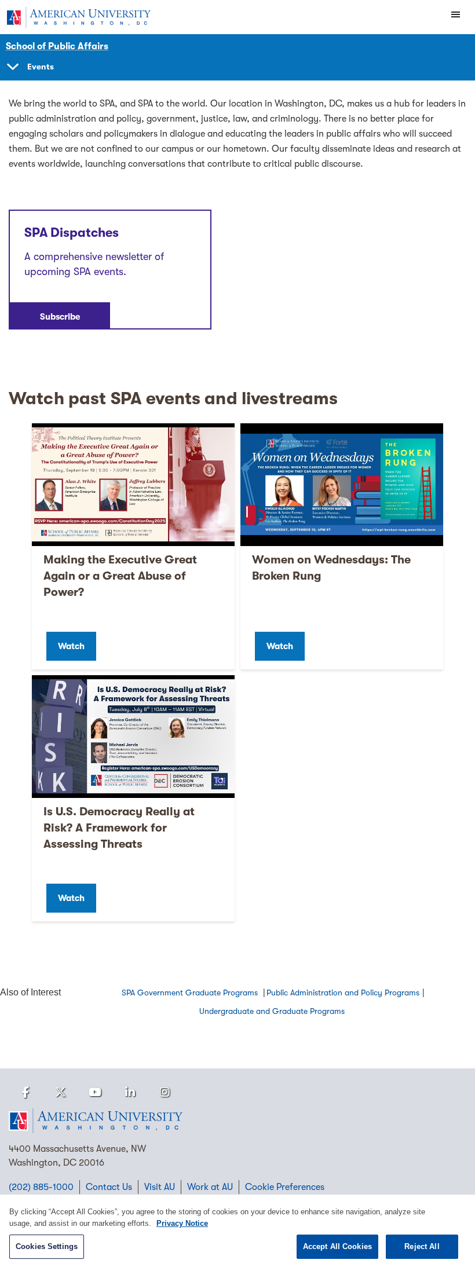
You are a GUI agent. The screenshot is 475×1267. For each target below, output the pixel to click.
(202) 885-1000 (41, 1187)
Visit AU (159, 1187)
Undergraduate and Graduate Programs (272, 1011)
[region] (237, 1231)
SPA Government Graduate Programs (191, 992)
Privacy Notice (182, 1223)
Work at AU (210, 1187)
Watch (71, 646)
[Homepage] (237, 1121)
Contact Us (109, 1187)
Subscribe (60, 317)
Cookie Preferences (284, 1187)
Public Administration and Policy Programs (342, 992)
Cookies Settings (47, 1246)
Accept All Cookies (337, 1246)
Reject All (421, 1246)
